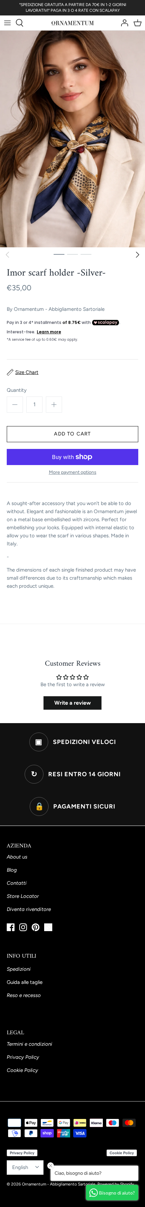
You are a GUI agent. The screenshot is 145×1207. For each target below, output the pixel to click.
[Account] (122, 22)
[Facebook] (10, 927)
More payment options (72, 472)
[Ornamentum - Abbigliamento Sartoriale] (73, 23)
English (20, 1167)
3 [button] (86, 254)
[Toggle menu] (7, 22)
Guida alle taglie (24, 982)
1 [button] (59, 254)
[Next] (137, 254)
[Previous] (7, 254)
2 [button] (72, 254)
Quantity (17, 390)
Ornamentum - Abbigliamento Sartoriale (59, 309)
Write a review (72, 703)
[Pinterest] (35, 927)
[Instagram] (23, 927)
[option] (72, 139)
